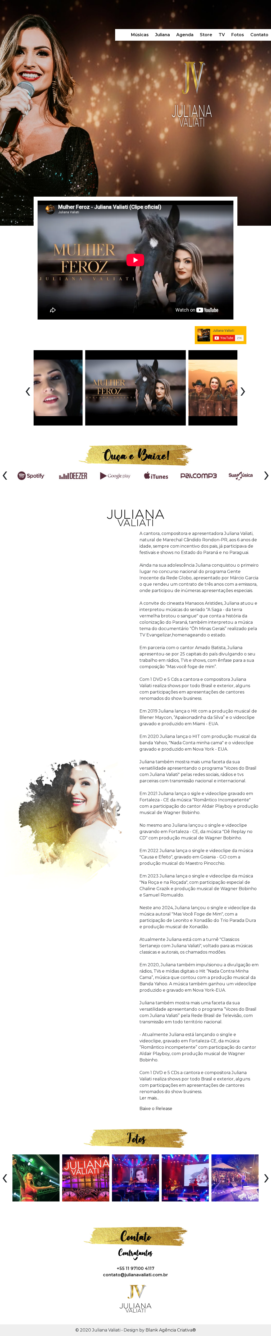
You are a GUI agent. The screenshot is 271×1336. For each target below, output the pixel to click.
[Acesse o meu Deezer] (73, 475)
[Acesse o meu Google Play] (115, 475)
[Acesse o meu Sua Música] (240, 475)
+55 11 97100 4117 (135, 1268)
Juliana (162, 34)
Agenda (184, 34)
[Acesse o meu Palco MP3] (198, 475)
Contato (259, 34)
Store (206, 34)
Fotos (237, 34)
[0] (36, 1177)
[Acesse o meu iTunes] (156, 475)
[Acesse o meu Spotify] (31, 475)
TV (222, 34)
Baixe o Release (155, 1108)
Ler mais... (149, 1098)
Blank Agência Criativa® (171, 1330)
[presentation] (28, 390)
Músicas (140, 34)
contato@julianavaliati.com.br (135, 1274)
